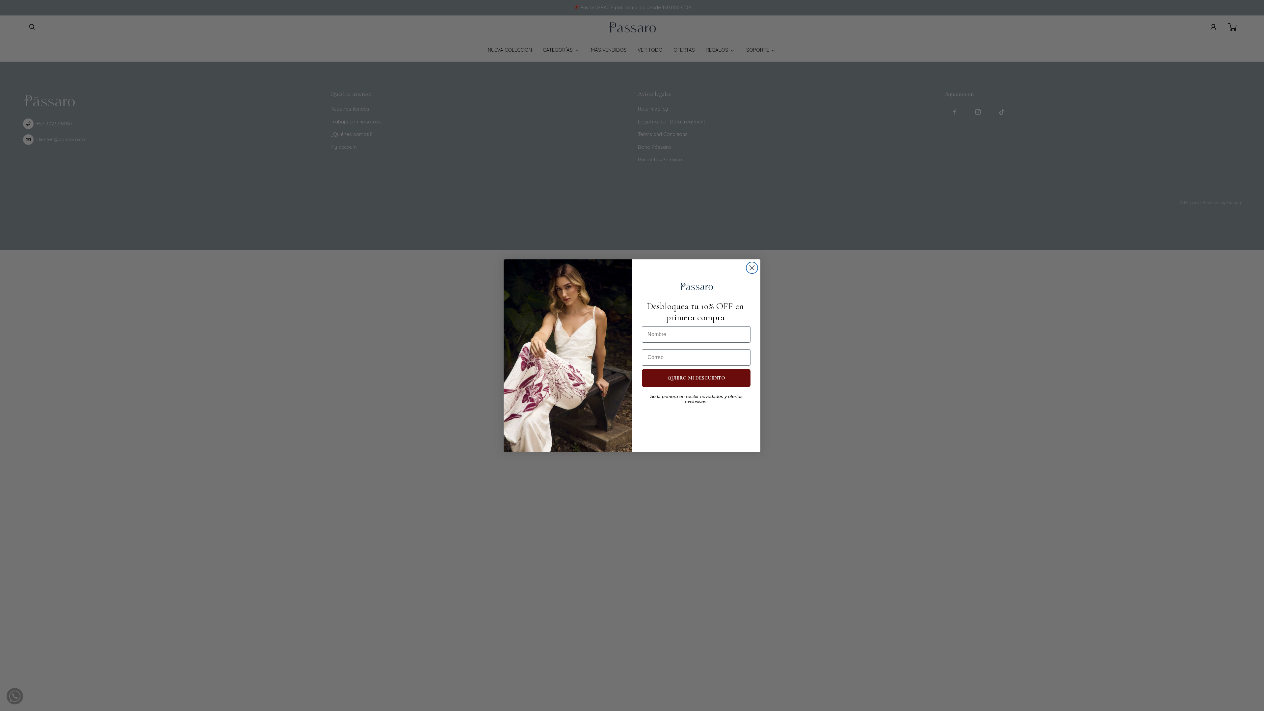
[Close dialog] (752, 268)
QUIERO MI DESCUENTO (696, 378)
